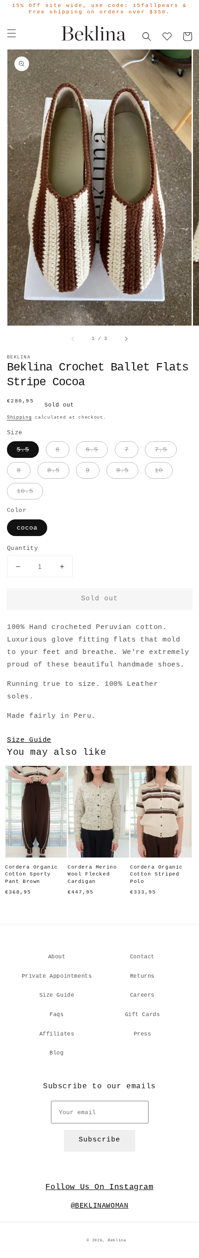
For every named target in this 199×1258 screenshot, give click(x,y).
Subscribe (99, 1140)
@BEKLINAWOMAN (100, 1206)
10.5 (25, 491)
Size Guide (29, 740)
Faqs (56, 1014)
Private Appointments (57, 976)
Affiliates (57, 1034)
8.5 (53, 470)
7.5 (161, 449)
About (57, 957)
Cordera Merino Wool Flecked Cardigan (92, 874)
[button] (11, 33)
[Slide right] (126, 339)
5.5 (23, 449)
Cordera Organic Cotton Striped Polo (156, 874)
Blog (56, 1053)
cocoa (27, 527)
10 (159, 470)
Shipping (19, 417)
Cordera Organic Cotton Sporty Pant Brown (31, 874)
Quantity (22, 548)
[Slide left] (73, 339)
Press (142, 1034)
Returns (142, 976)
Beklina (117, 1240)
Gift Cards (142, 1014)
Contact (142, 957)
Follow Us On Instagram (99, 1187)
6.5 (92, 449)
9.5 (122, 470)
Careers (142, 995)
